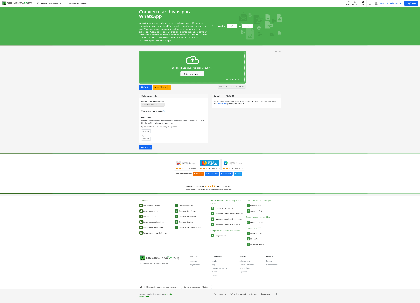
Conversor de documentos (153, 227)
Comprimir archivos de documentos (225, 230)
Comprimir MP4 (256, 222)
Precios (348, 4)
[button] (49, 3)
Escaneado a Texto (257, 244)
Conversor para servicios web (190, 227)
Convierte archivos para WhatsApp (196, 287)
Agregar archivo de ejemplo (232, 87)
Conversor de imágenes (187, 211)
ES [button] (363, 4)
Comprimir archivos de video (258, 217)
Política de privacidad (238, 294)
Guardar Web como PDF (224, 208)
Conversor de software (187, 216)
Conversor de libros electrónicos (155, 233)
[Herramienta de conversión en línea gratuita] (18, 3)
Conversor (144, 200)
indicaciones (222, 104)
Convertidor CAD (149, 216)
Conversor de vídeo (186, 222)
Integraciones (195, 265)
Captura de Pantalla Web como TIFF (228, 225)
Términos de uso (220, 294)
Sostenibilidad (245, 268)
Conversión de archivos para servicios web (163, 287)
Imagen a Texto (256, 233)
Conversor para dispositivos (153, 222)
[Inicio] (140, 287)
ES (275, 294)
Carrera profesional (247, 265)
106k (213, 174)
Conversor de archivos (151, 205)
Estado (214, 275)
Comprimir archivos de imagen (258, 200)
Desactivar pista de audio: (153, 111)
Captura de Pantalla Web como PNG (228, 219)
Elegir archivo (192, 74)
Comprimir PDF (221, 236)
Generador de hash (186, 205)
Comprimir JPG (256, 205)
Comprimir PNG (256, 211)
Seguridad (243, 272)
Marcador (199, 174)
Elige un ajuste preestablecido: (152, 101)
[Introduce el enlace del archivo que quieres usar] (230, 79)
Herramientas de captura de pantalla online (225, 201)
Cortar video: (146, 118)
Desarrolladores (272, 265)
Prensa (214, 272)
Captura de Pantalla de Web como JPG (229, 214)
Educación (193, 261)
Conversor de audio (150, 211)
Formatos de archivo (219, 268)
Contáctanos (265, 294)
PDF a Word (254, 239)
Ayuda (354, 4)
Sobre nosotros (245, 261)
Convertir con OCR (253, 228)
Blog (213, 265)
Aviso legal (253, 294)
